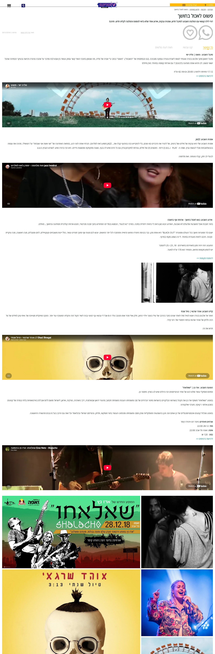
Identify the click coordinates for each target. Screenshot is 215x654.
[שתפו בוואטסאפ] (205, 32)
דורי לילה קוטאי (25, 32)
